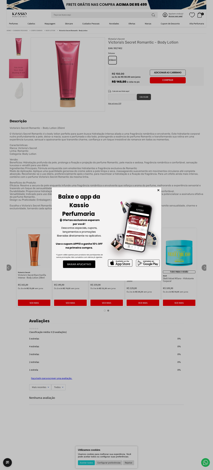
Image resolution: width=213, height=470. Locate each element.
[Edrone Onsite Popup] (106, 235)
